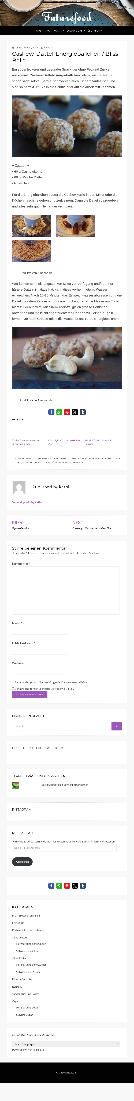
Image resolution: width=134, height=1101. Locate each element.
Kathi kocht (54, 30)
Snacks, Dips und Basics (86, 458)
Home (38, 30)
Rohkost (65, 458)
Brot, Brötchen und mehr (26, 915)
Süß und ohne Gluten (28, 951)
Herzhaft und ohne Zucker (31, 964)
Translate (38, 1049)
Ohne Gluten (32, 458)
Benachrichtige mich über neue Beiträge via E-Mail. (44, 688)
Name (17, 623)
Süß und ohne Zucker (36, 462)
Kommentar (21, 563)
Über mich (94, 30)
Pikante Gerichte (22, 979)
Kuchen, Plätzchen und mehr (28, 930)
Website (18, 663)
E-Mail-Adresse (23, 643)
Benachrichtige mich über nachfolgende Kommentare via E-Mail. (52, 682)
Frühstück (18, 922)
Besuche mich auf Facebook (38, 748)
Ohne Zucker (50, 458)
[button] (51, 412)
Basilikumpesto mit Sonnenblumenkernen (64, 784)
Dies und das (74, 30)
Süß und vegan (61, 462)
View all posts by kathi (27, 502)
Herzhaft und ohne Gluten (31, 943)
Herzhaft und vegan (27, 1007)
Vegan (76, 462)
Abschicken (22, 861)
